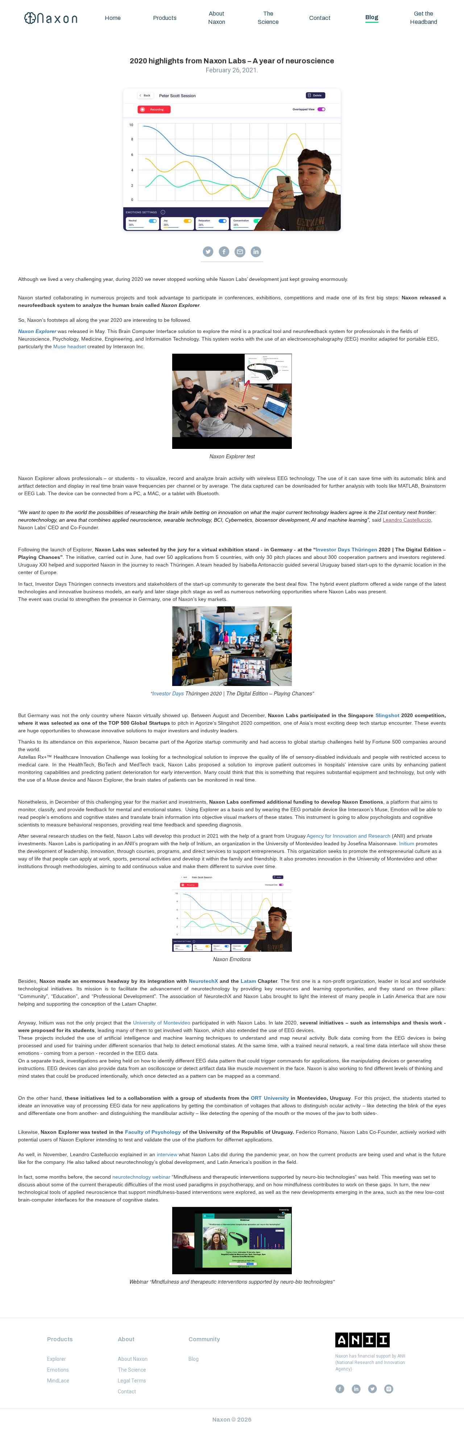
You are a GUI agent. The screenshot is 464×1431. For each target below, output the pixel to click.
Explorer (56, 1358)
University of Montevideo (161, 1023)
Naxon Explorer (37, 331)
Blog (371, 17)
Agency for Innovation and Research (348, 836)
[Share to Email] (240, 251)
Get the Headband (423, 17)
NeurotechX (203, 981)
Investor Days (168, 693)
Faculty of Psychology (153, 1132)
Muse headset (69, 346)
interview (167, 1154)
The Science (268, 17)
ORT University (270, 1098)
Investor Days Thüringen (346, 549)
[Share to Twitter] (208, 251)
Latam (248, 981)
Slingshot (388, 715)
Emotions (58, 1369)
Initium (406, 843)
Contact (320, 18)
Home (113, 18)
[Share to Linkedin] (255, 251)
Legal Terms (132, 1380)
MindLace (58, 1380)
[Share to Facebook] (224, 251)
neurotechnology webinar (141, 1177)
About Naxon (216, 17)
